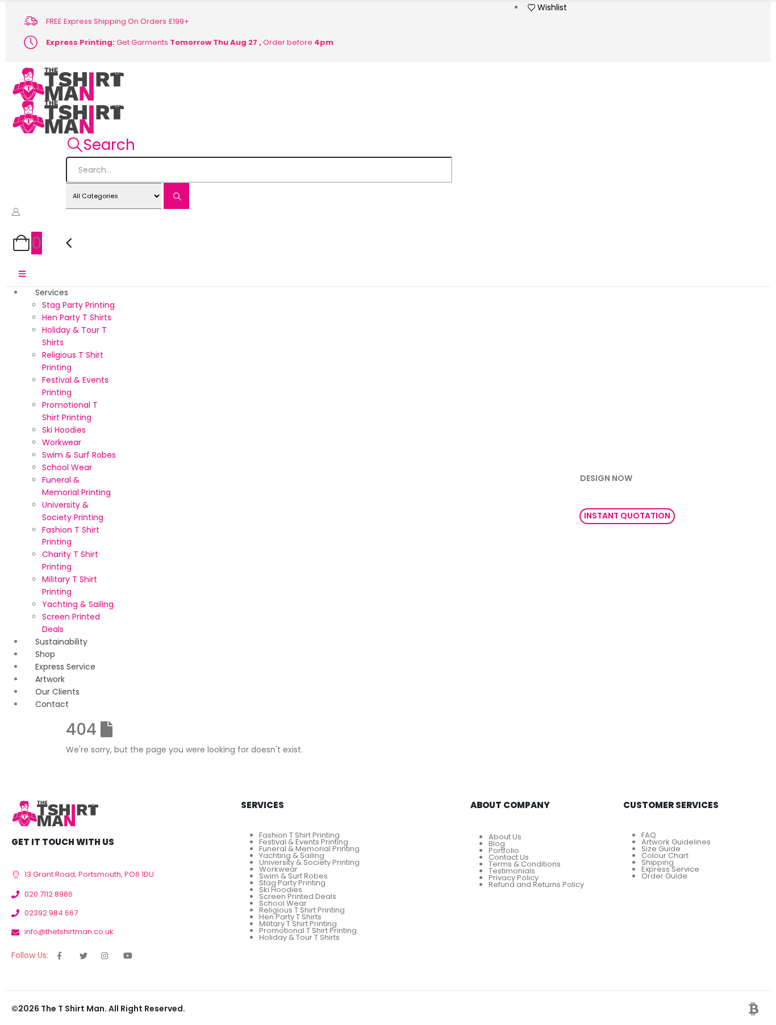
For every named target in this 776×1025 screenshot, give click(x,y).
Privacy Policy (514, 877)
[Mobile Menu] (22, 273)
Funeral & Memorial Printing (309, 848)
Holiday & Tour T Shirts (299, 937)
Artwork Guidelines (676, 841)
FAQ (648, 835)
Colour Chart (665, 855)
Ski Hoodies (64, 430)
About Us (505, 836)
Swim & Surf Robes (79, 455)
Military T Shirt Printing (298, 923)
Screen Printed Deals (297, 896)
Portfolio (504, 850)
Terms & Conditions (525, 864)
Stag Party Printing (78, 305)
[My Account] (16, 211)
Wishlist (552, 7)
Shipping (657, 862)
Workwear (61, 442)
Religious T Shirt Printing (302, 910)
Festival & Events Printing (303, 841)
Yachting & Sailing (78, 604)
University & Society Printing (309, 862)
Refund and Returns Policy (536, 884)
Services (51, 292)
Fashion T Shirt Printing (299, 835)
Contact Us (509, 857)
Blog (497, 843)
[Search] (176, 196)
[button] (100, 145)
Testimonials (512, 870)
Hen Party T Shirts (76, 317)
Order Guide (664, 876)
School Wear (67, 467)
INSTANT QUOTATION (627, 515)
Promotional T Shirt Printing (308, 930)
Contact (52, 704)
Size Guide (661, 848)
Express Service (670, 869)
